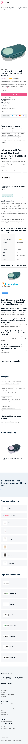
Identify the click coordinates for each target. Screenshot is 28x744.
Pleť (12, 129)
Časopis (13, 740)
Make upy (4, 140)
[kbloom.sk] (6, 636)
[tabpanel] (13, 52)
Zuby (22, 131)
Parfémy (21, 129)
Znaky (6, 740)
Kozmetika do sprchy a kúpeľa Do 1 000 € (11, 399)
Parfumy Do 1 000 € (16, 381)
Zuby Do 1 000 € (5, 390)
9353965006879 (7, 102)
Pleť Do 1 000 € (5, 383)
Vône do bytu (8, 131)
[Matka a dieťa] (5, 563)
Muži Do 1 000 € (5, 395)
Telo (3, 131)
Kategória (9, 740)
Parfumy (8, 129)
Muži (15, 133)
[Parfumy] (6, 515)
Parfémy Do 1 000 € (6, 386)
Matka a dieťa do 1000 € (10, 99)
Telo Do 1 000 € (16, 386)
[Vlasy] (5, 531)
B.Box (5, 100)
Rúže (24, 140)
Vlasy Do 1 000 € (15, 383)
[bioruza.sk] (6, 583)
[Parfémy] (5, 539)
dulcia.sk (12, 604)
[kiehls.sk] (6, 646)
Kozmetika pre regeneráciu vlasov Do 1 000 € (11, 404)
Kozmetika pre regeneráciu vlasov (16, 138)
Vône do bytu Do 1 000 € (7, 388)
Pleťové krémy (4, 714)
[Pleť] (5, 523)
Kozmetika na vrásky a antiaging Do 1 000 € (11, 408)
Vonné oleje (4, 138)
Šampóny (4, 135)
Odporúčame (18, 740)
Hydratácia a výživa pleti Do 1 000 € (9, 392)
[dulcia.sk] (6, 604)
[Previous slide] (23, 437)
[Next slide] (26, 437)
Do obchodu (14, 94)
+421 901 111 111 (7, 723)
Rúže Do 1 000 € (5, 411)
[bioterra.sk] (6, 593)
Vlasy (17, 129)
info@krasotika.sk (6, 726)
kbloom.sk (12, 636)
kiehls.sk (12, 646)
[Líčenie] (5, 508)
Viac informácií (4, 88)
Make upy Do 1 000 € (6, 406)
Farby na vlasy (21, 133)
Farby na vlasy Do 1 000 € (17, 395)
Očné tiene (4, 142)
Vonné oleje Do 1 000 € (7, 402)
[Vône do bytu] (5, 555)
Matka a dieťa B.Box (11, 104)
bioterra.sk (13, 593)
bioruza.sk (12, 583)
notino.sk (6, 105)
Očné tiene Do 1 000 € (16, 411)
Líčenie (3, 129)
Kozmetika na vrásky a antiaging (14, 140)
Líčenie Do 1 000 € (6, 381)
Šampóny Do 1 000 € (6, 397)
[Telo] (5, 547)
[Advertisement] (14, 24)
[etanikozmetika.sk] (6, 615)
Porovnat (5, 292)
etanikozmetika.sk (14, 615)
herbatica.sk (13, 625)
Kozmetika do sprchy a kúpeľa (14, 135)
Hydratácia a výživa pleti (7, 133)
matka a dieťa (13, 221)
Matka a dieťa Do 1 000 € (20, 388)
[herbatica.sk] (6, 625)
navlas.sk (12, 657)
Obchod (2, 740)
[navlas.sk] (6, 657)
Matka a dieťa (4, 69)
